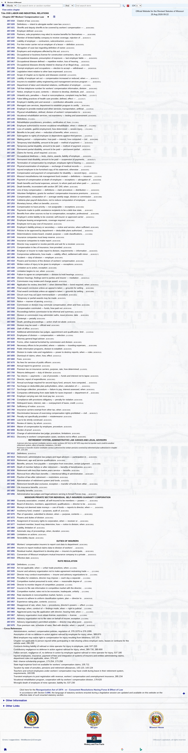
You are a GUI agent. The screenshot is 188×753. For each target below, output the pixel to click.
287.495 (12, 291)
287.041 (12, 44)
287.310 (12, 230)
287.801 (12, 423)
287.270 (12, 213)
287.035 (12, 34)
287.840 (12, 477)
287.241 (12, 186)
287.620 (12, 338)
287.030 (12, 31)
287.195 (12, 153)
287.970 (12, 618)
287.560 (12, 315)
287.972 (12, 622)
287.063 (12, 58)
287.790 (12, 416)
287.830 (12, 470)
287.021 (12, 27)
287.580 (12, 322)
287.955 (12, 598)
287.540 (12, 308)
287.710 (12, 376)
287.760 (12, 410)
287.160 (12, 139)
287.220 (12, 173)
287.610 (12, 332)
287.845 (12, 480)
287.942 (12, 581)
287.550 (12, 311)
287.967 (12, 615)
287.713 (12, 379)
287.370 (12, 247)
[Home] (3, 5)
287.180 (12, 146)
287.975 (12, 625)
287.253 (12, 203)
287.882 (12, 531)
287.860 (12, 500)
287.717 (12, 389)
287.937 (12, 574)
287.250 (12, 196)
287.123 (12, 81)
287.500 (12, 294)
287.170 (12, 142)
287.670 (12, 362)
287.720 (12, 393)
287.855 (12, 490)
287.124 (12, 85)
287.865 (12, 507)
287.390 (12, 254)
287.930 (12, 564)
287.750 (12, 406)
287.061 (12, 54)
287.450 (12, 274)
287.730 (12, 396)
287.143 (12, 115)
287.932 (12, 568)
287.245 (12, 193)
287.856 (12, 494)
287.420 (12, 264)
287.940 (12, 578)
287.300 (12, 227)
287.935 (12, 571)
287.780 (12, 413)
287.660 (12, 359)
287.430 (12, 268)
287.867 (12, 510)
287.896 (12, 551)
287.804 (12, 426)
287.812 (12, 453)
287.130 (12, 102)
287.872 (12, 517)
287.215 (12, 169)
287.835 (12, 474)
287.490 (12, 288)
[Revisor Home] (5, 750)
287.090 (12, 68)
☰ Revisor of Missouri (12, 2)
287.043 (12, 48)
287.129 (12, 98)
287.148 (12, 129)
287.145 (12, 122)
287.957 (12, 601)
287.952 (12, 595)
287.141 (12, 112)
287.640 (12, 345)
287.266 (12, 210)
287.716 (12, 386)
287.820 (12, 463)
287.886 (12, 538)
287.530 (12, 305)
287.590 (12, 325)
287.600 (12, 328)
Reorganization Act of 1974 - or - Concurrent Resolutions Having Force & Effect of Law (79, 690)
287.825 (12, 467)
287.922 (12, 558)
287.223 (12, 176)
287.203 (12, 163)
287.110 (12, 75)
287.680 (12, 366)
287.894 (12, 548)
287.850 (12, 487)
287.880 (12, 527)
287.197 (12, 156)
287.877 (12, 524)
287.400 (12, 257)
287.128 (12, 95)
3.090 (48, 692)
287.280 (12, 217)
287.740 (12, 399)
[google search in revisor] (122, 749)
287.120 (12, 78)
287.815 (12, 460)
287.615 (12, 335)
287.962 (12, 608)
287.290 (12, 224)
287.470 (12, 281)
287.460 (12, 278)
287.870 (12, 514)
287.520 (12, 301)
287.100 (12, 71)
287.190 (12, 149)
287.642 (12, 349)
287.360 (12, 244)
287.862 (12, 504)
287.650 (12, 352)
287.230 (12, 179)
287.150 (12, 136)
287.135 (12, 105)
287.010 (12, 21)
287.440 (12, 271)
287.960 (12, 605)
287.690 (12, 369)
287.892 (12, 544)
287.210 (12, 166)
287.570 (12, 318)
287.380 (12, 251)
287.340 (12, 237)
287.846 (12, 484)
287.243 (12, 190)
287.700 (12, 372)
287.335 (12, 234)
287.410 (12, 261)
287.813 (12, 457)
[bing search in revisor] (141, 750)
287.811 (12, 436)
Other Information (16, 700)
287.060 (12, 51)
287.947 (12, 588)
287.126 (12, 88)
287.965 (12, 612)
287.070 (12, 65)
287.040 (12, 41)
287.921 (12, 554)
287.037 (12, 37)
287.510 (12, 298)
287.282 (12, 220)
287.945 (12, 584)
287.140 (12, 109)
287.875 (12, 521)
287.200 (12, 159)
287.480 (12, 284)
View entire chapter (11, 10)
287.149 (12, 132)
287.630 (12, 342)
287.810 (12, 433)
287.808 (12, 430)
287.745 (12, 403)
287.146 (12, 125)
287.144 (12, 119)
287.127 (12, 92)
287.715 (12, 382)
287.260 (12, 207)
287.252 (12, 200)
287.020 (12, 24)
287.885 (12, 534)
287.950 (12, 591)
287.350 (12, 240)
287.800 (12, 420)
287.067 (12, 61)
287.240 (12, 183)
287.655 (12, 355)
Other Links (13, 705)
